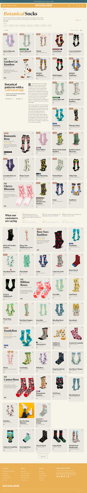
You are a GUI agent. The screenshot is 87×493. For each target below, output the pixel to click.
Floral (17, 25)
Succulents (43, 25)
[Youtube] (62, 476)
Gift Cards (5, 480)
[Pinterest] (68, 476)
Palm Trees (37, 25)
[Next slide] (85, 1)
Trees (49, 25)
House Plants (22, 25)
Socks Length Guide (25, 473)
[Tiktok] (64, 476)
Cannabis (11, 25)
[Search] (76, 5)
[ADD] (32, 78)
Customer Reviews (43, 475)
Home (4, 9)
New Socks (41, 480)
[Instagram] (59, 476)
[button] (77, 30)
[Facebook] (57, 476)
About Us (41, 471)
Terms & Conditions (25, 477)
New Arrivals (9, 98)
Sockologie (8, 491)
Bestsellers (41, 477)
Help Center (23, 471)
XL (38, 342)
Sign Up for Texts (71, 473)
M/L (41, 342)
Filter (7, 30)
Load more (43, 456)
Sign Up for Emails (61, 473)
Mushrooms (30, 25)
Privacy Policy (24, 480)
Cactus (5, 25)
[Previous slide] (1, 1)
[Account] (79, 5)
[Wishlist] (73, 5)
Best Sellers (19, 98)
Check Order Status (25, 475)
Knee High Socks (6, 475)
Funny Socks (5, 473)
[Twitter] (66, 476)
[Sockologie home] (43, 5)
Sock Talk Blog (42, 473)
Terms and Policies (81, 491)
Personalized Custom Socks (8, 471)
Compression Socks (7, 477)
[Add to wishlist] (16, 34)
